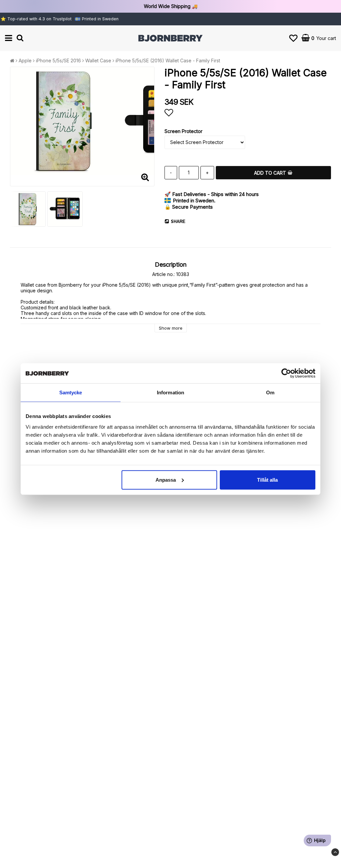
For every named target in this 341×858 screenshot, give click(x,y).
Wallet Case (98, 60)
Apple (25, 60)
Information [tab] (170, 392)
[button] (293, 38)
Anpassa (166, 479)
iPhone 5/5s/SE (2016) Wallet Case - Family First (168, 60)
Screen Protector (183, 131)
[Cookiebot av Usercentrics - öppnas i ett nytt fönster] (286, 373)
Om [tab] (270, 392)
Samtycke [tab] (70, 392)
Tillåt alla (267, 479)
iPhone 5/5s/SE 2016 (58, 60)
